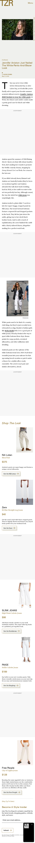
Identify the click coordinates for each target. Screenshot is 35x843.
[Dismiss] (31, 824)
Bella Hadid (9, 331)
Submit (6, 830)
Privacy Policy (11, 836)
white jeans (22, 195)
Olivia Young (7, 74)
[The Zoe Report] (6, 3)
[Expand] (25, 824)
